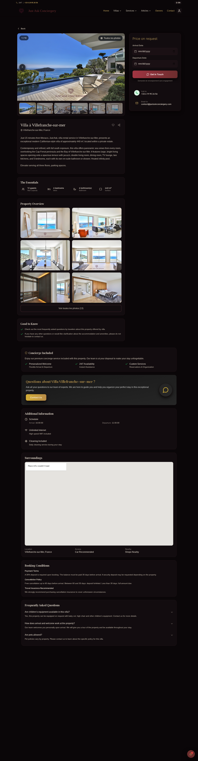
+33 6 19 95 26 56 (31, 3)
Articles (144, 11)
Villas (116, 11)
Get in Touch (157, 74)
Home (106, 11)
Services (130, 11)
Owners (159, 11)
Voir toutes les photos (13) (71, 308)
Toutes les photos (112, 38)
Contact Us (36, 397)
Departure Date (139, 58)
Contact (170, 11)
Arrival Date (138, 45)
